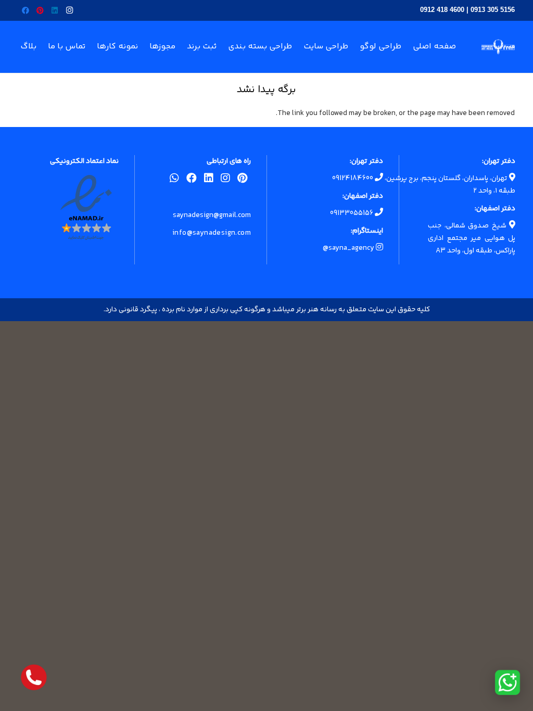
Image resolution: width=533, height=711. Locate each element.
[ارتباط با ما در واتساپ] (507, 682)
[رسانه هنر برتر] (498, 47)
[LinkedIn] (54, 10)
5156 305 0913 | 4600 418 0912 (467, 10)
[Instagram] (69, 10)
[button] (93, 47)
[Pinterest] (40, 10)
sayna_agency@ (349, 248)
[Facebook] (25, 10)
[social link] (242, 180)
